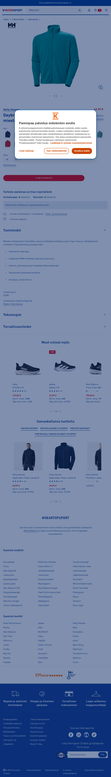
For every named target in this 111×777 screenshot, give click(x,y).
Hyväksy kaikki (82, 151)
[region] (55, 134)
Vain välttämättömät (56, 151)
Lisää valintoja (26, 151)
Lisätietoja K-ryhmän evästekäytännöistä (71, 143)
